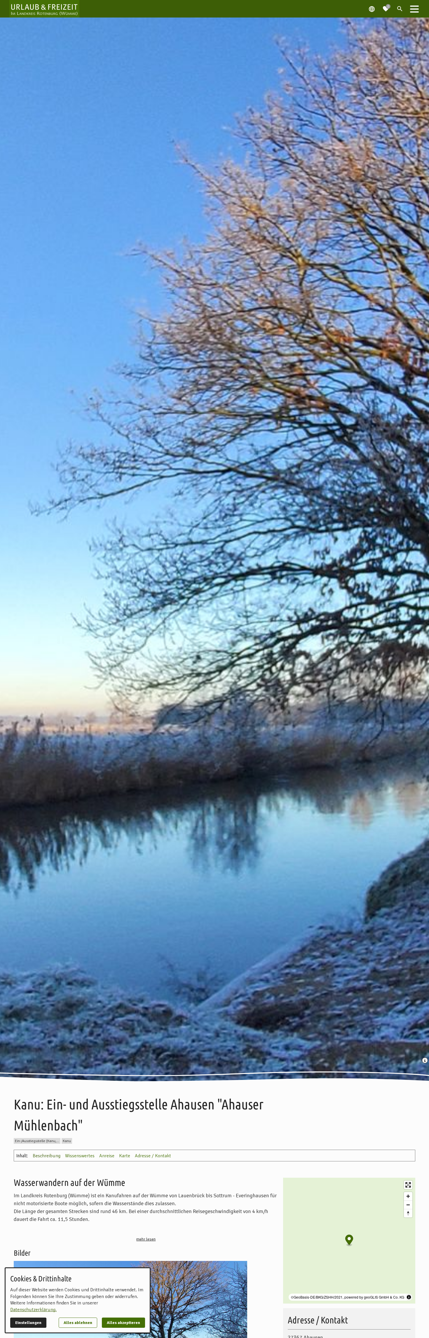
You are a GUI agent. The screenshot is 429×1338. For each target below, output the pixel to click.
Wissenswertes (80, 1156)
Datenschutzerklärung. (33, 1310)
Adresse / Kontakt (153, 1156)
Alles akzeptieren (123, 1322)
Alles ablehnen (78, 1322)
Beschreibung (46, 1156)
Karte (124, 1156)
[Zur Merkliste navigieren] (385, 6)
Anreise (106, 1156)
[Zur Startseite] (44, 9)
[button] (414, 9)
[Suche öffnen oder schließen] (399, 8)
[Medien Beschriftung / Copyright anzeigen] (425, 1060)
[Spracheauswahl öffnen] (371, 8)
